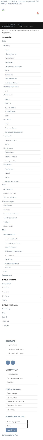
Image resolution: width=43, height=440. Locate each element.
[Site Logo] (8, 14)
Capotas (7, 173)
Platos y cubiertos (10, 107)
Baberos (7, 99)
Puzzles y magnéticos (12, 263)
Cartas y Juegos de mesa (13, 243)
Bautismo (6, 210)
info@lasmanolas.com (15, 349)
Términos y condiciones (15, 378)
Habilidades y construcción (13, 251)
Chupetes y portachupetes (13, 66)
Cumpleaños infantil (10, 218)
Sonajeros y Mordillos (12, 83)
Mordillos (8, 103)
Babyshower (7, 206)
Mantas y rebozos (10, 128)
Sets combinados (10, 111)
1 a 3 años (5, 288)
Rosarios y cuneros (11, 157)
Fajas (6, 91)
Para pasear (7, 164)
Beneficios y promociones (15, 401)
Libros (5, 271)
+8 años (4, 300)
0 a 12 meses (6, 284)
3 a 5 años (5, 292)
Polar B (4, 317)
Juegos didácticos (9, 234)
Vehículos (8, 267)
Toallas (7, 144)
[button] (32, 14)
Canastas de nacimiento (11, 214)
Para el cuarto (8, 148)
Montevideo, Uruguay (15, 353)
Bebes (4, 41)
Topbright (5, 325)
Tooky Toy (5, 321)
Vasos (6, 116)
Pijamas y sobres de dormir (14, 132)
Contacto (10, 382)
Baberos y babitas (10, 54)
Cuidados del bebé (11, 140)
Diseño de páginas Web (10, 435)
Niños (4, 230)
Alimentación (7, 95)
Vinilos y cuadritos (11, 161)
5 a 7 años (5, 296)
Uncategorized (7, 275)
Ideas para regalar (8, 201)
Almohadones (9, 153)
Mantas (7, 177)
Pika (3, 313)
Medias (7, 70)
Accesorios (7, 45)
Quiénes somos (12, 374)
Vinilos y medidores (9, 197)
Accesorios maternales (11, 86)
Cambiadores (9, 62)
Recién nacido (8, 226)
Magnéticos (8, 259)
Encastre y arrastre (11, 247)
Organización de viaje (12, 181)
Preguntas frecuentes (14, 405)
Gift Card (6, 222)
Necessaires (9, 75)
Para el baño (7, 136)
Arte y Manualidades (11, 239)
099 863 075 (12, 345)
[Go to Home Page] (3, 24)
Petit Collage (6, 309)
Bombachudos (9, 58)
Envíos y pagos (12, 397)
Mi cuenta (10, 409)
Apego (7, 50)
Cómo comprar (12, 393)
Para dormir (7, 119)
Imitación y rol (9, 255)
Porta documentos (11, 79)
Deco (4, 185)
